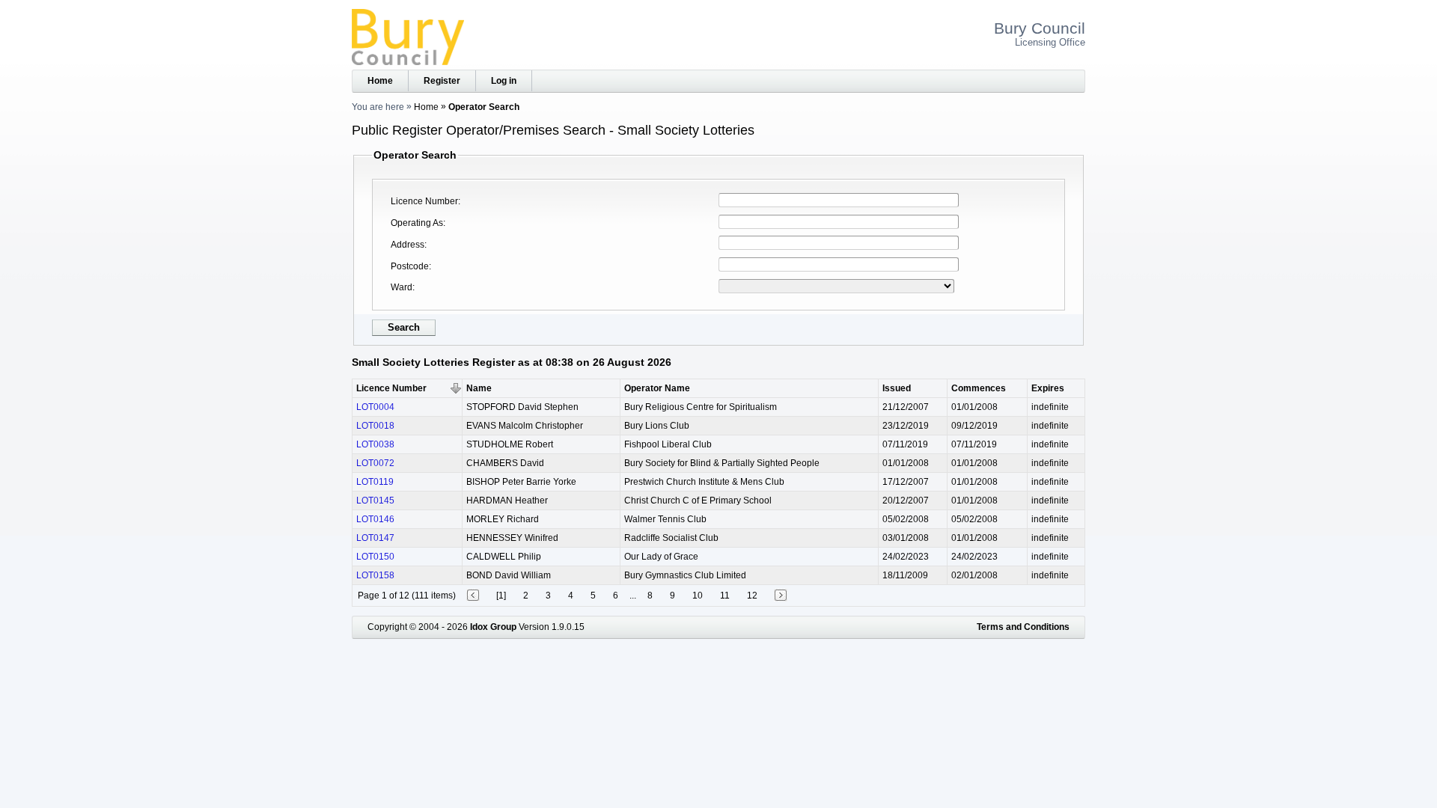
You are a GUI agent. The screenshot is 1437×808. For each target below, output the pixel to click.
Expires (1047, 388)
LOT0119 (375, 482)
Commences (978, 388)
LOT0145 (375, 500)
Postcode (410, 266)
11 (725, 595)
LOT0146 (375, 519)
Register (442, 81)
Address (407, 244)
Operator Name (657, 388)
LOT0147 (375, 538)
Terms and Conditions (1023, 627)
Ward (401, 287)
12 (752, 595)
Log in (503, 81)
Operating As (417, 223)
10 (697, 595)
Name (479, 388)
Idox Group (493, 627)
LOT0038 (375, 444)
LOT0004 (375, 407)
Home (380, 81)
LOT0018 (375, 425)
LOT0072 (375, 463)
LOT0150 (375, 556)
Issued (896, 388)
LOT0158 (375, 575)
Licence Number (424, 201)
